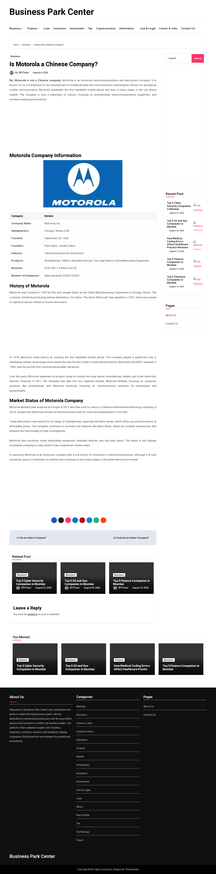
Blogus (117, 869)
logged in (33, 614)
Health (80, 756)
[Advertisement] (83, 128)
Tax (90, 28)
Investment (77, 28)
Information (127, 28)
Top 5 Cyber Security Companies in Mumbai (30, 582)
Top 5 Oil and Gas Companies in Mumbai (79, 582)
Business (16, 28)
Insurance (60, 28)
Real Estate (82, 815)
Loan (47, 28)
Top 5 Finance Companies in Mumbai (175, 262)
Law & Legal (148, 28)
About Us (171, 315)
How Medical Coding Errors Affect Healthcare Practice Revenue (177, 243)
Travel (79, 840)
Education (81, 739)
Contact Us (188, 28)
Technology (82, 831)
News (79, 806)
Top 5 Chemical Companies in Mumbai (176, 279)
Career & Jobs (168, 28)
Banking (80, 706)
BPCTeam (24, 72)
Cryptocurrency (106, 28)
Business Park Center (51, 12)
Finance (33, 28)
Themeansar (132, 869)
